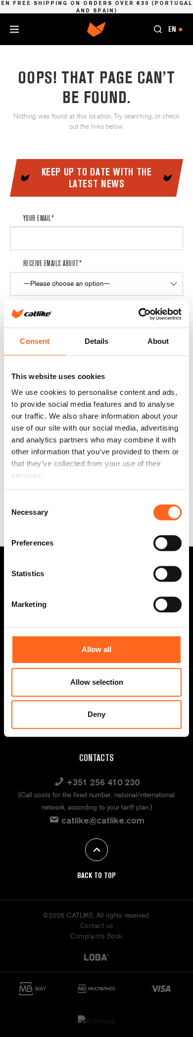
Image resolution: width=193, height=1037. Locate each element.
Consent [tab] (34, 341)
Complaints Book (96, 936)
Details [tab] (97, 341)
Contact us (96, 926)
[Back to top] (96, 849)
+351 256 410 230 (96, 794)
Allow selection (96, 682)
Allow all (96, 649)
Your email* (38, 218)
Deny (96, 714)
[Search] (158, 29)
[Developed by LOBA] (96, 956)
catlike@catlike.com (102, 820)
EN (175, 29)
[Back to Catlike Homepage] (96, 28)
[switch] (167, 543)
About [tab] (158, 341)
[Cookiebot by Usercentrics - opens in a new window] (139, 314)
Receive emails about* (52, 263)
